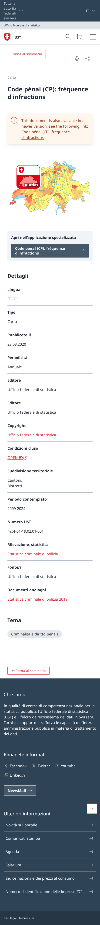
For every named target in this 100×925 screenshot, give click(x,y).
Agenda (12, 851)
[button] (92, 808)
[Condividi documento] (87, 58)
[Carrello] (79, 36)
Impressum (26, 918)
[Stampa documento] (77, 58)
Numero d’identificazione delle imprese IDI (44, 891)
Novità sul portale (21, 825)
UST (18, 37)
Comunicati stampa (23, 838)
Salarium (13, 865)
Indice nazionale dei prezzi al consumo (40, 878)
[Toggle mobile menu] (93, 37)
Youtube (68, 765)
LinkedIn (17, 775)
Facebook (18, 765)
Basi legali (10, 918)
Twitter (44, 765)
